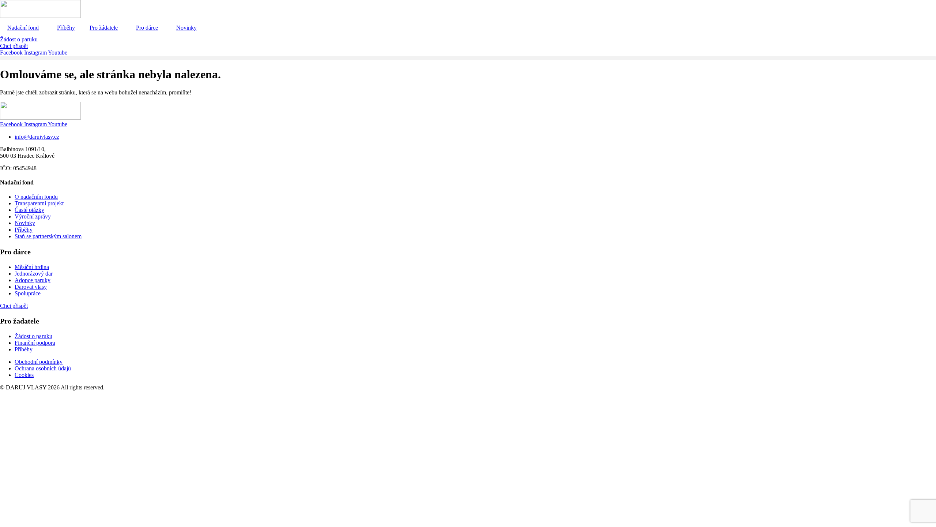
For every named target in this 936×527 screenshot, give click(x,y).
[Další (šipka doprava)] (923, 263)
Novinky (186, 28)
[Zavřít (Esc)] (928, 8)
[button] (468, 58)
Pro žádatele (104, 28)
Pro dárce (147, 28)
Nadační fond (23, 28)
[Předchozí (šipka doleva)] (13, 263)
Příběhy (66, 28)
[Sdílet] (912, 8)
